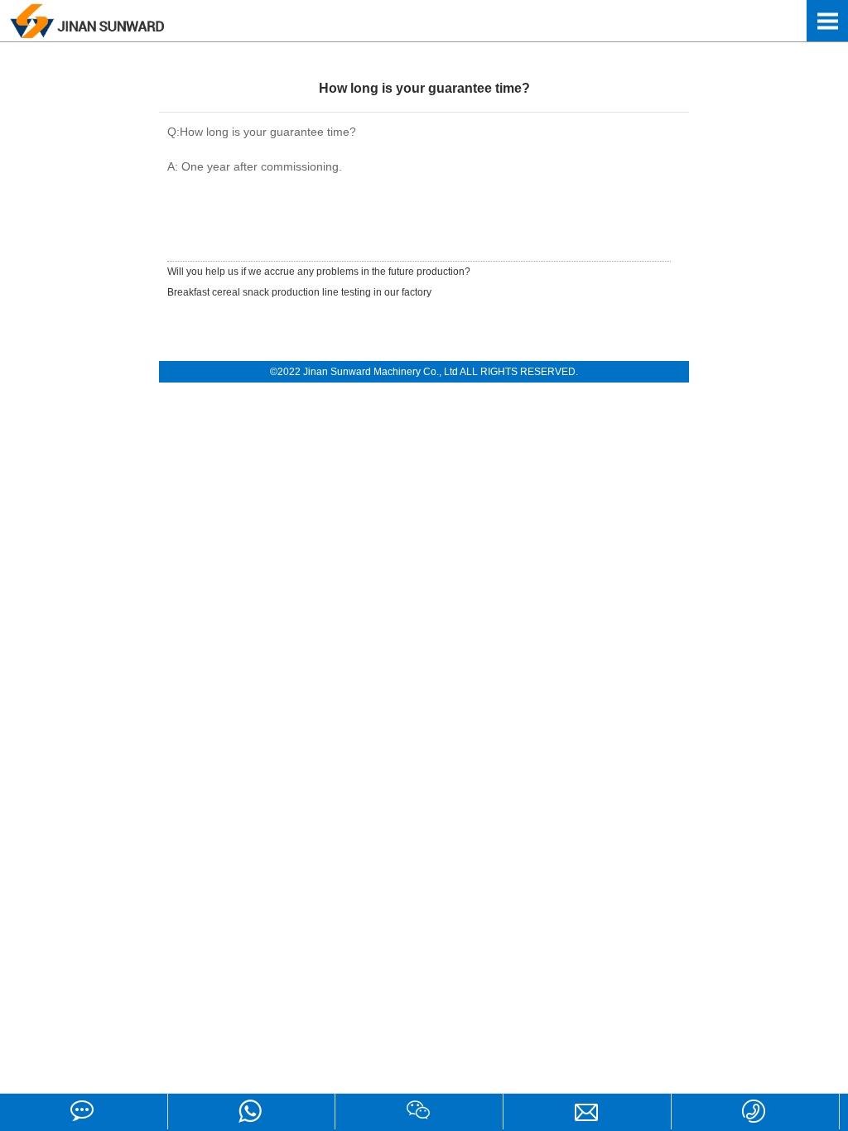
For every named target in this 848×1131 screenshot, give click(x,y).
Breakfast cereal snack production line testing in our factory (299, 292)
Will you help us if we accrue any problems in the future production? (318, 271)
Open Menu (827, 20)
